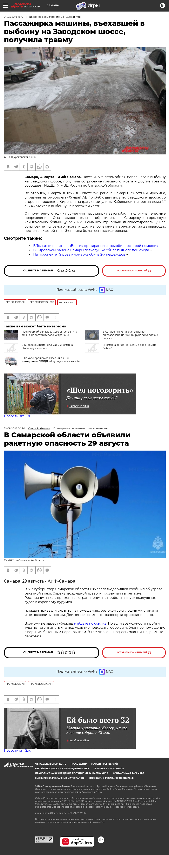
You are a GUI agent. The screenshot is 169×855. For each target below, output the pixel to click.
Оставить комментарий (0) (134, 270)
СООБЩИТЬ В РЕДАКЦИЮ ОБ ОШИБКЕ (111, 778)
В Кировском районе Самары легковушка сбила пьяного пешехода (91, 250)
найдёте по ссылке (90, 623)
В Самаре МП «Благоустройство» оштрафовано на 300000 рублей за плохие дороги (130, 335)
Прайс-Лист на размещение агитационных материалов (71, 773)
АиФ (33, 157)
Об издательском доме (50, 764)
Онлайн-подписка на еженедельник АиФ (62, 768)
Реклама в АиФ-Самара (109, 768)
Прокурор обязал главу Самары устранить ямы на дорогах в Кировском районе (49, 333)
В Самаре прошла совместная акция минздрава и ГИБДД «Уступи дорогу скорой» (51, 359)
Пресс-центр (79, 764)
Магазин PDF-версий (104, 764)
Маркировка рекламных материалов (59, 778)
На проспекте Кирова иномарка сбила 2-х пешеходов (79, 254)
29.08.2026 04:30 (14, 428)
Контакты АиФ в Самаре (128, 773)
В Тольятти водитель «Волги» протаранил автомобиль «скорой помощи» (95, 246)
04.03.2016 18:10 (13, 16)
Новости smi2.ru (17, 416)
